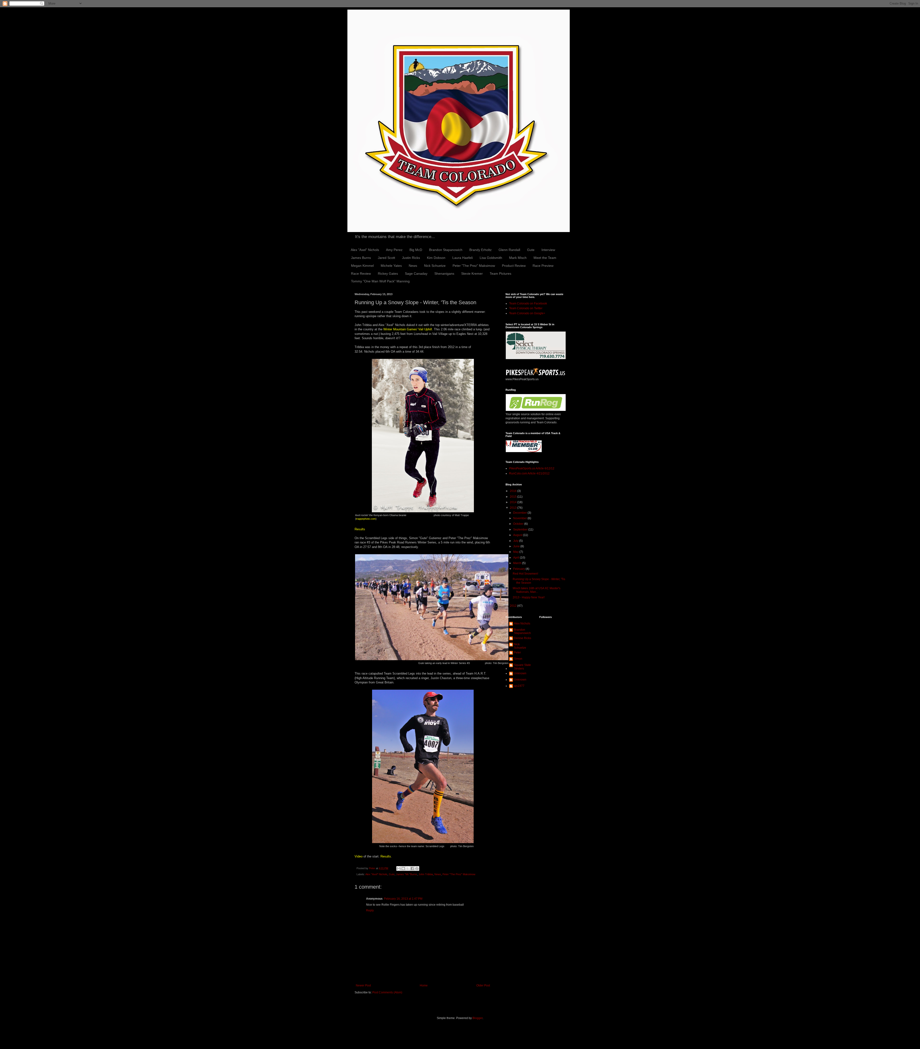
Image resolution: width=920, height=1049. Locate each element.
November (520, 518)
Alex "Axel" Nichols (365, 250)
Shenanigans (444, 273)
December (520, 512)
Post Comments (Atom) (387, 992)
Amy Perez (394, 250)
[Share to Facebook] (412, 868)
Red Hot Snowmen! (525, 573)
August (518, 535)
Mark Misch (518, 258)
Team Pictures (500, 273)
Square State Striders (522, 666)
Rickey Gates (388, 273)
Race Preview (543, 266)
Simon (518, 658)
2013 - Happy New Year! (529, 597)
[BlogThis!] (403, 868)
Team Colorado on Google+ (527, 313)
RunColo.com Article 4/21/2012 (529, 473)
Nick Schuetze (435, 266)
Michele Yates (391, 266)
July (516, 540)
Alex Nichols (522, 623)
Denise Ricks (522, 638)
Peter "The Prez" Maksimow (474, 266)
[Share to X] (407, 868)
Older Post (483, 985)
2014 (513, 502)
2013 (513, 507)
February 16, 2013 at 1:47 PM (403, 898)
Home (424, 985)
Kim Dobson (436, 258)
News (413, 266)
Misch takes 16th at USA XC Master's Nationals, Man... (536, 590)
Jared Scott (386, 258)
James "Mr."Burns (406, 874)
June (516, 546)
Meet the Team (545, 258)
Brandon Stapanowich (445, 250)
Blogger (477, 1018)
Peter (517, 652)
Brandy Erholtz (480, 250)
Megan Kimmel (362, 266)
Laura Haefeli (462, 258)
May (516, 552)
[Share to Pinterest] (416, 868)
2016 (513, 491)
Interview (548, 250)
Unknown (520, 673)
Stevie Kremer (472, 273)
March (517, 563)
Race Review (361, 273)
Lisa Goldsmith (491, 258)
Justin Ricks (411, 258)
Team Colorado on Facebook (528, 303)
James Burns (361, 258)
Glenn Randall (509, 250)
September (520, 529)
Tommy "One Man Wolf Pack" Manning (380, 281)
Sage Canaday (416, 273)
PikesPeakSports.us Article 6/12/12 (531, 468)
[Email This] (398, 868)
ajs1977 (519, 686)
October (518, 523)
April (516, 557)
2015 (513, 496)
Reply (370, 910)
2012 (513, 605)
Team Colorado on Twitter (525, 308)
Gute (531, 250)
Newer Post (363, 985)
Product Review (514, 266)
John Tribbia (426, 874)
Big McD (415, 250)
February (519, 569)
